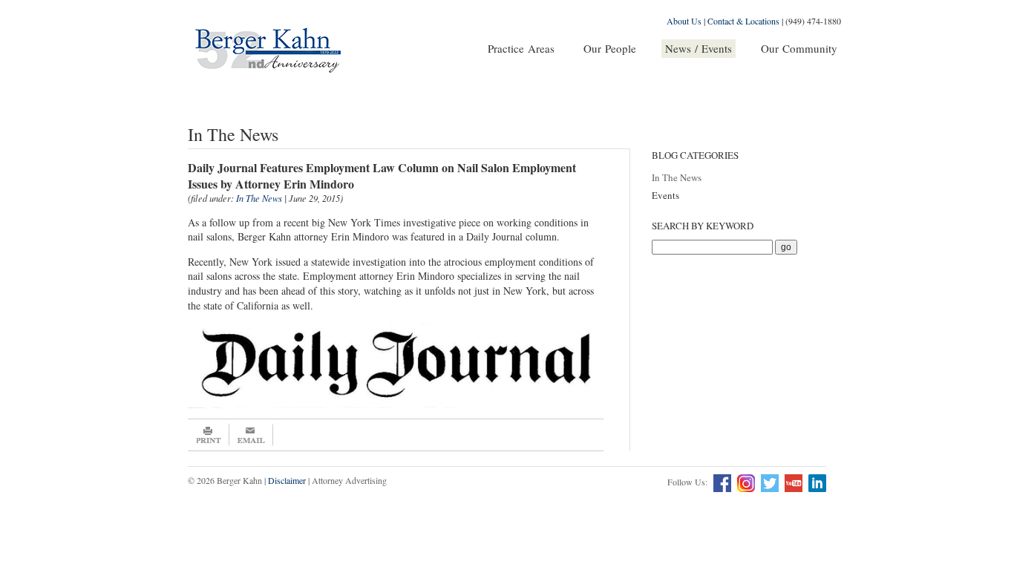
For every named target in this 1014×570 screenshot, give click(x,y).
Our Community (799, 48)
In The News (676, 177)
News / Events (698, 48)
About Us (684, 21)
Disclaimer (287, 480)
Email (251, 435)
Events (665, 195)
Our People (609, 48)
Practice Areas (521, 48)
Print (208, 435)
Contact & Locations (743, 21)
